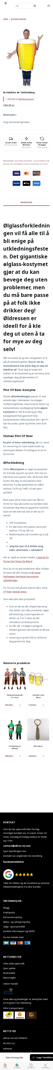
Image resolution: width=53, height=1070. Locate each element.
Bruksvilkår (9, 972)
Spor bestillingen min (14, 851)
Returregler (9, 977)
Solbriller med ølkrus (38, 696)
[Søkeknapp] (34, 5)
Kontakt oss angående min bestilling (22, 855)
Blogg (6, 907)
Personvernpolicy (12, 917)
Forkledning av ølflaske (15, 747)
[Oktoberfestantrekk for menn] (15, 678)
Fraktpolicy (9, 912)
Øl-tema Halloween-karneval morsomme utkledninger (21, 576)
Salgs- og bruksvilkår (14, 926)
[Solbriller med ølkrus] (38, 678)
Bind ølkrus (38, 746)
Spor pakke (9, 968)
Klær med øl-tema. (17, 591)
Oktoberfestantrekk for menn (15, 696)
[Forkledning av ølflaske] (15, 729)
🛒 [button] (43, 705)
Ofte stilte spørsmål (13, 963)
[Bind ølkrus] (38, 729)
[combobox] (23, 5)
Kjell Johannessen (26, 99)
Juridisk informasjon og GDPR (19, 931)
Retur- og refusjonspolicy (16, 921)
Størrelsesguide (14, 1057)
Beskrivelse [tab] (26, 202)
